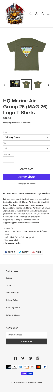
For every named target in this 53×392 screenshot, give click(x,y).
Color (5, 132)
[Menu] (48, 14)
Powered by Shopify (35, 382)
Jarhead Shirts (22, 382)
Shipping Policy (13, 308)
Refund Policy (12, 300)
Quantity (6, 154)
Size (4, 143)
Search (9, 278)
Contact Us (10, 285)
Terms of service (13, 315)
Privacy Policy (12, 293)
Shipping (7, 123)
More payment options (26, 183)
